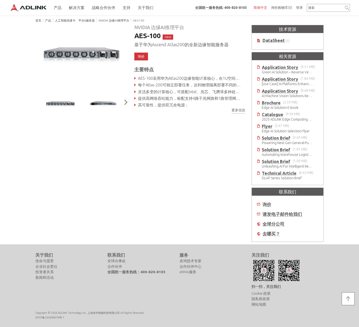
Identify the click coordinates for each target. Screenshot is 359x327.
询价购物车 (281, 8)
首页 (38, 20)
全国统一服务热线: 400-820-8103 (221, 8)
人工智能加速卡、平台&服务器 (75, 20)
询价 (267, 204)
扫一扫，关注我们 (266, 286)
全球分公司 (274, 224)
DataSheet (274, 40)
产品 (48, 20)
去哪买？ (271, 233)
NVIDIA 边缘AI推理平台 (114, 20)
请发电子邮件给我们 (282, 214)
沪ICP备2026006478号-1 (49, 317)
